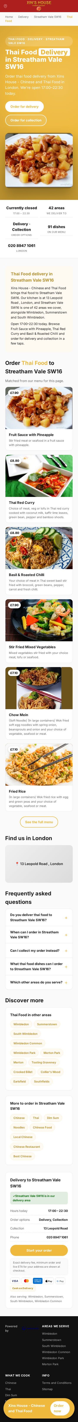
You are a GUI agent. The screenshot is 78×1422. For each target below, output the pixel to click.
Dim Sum (53, 1118)
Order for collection (25, 120)
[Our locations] (5, 6)
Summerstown (47, 1024)
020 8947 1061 (21, 245)
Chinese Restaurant (26, 1146)
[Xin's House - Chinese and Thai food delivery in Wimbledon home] (39, 6)
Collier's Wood (50, 1072)
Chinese (19, 1118)
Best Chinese (22, 1156)
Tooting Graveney (44, 1062)
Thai (36, 1118)
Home (9, 16)
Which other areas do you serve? (36, 982)
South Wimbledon (25, 1033)
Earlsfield (19, 1081)
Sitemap (47, 1389)
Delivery (23, 16)
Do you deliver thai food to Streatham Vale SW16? (31, 917)
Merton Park (52, 1053)
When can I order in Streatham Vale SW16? (34, 934)
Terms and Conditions (57, 1382)
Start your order (39, 1250)
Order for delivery (24, 106)
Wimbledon (21, 1024)
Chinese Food (42, 1127)
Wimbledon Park (24, 1053)
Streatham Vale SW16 (47, 16)
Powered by (11, 1328)
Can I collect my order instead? (34, 951)
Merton (18, 1062)
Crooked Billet (22, 1072)
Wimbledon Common (27, 1043)
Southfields (41, 1081)
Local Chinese (22, 1137)
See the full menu (39, 822)
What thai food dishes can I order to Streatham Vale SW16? (36, 966)
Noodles (19, 1127)
